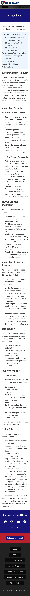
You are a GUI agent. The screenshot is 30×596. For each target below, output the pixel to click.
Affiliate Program (15, 566)
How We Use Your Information (15, 53)
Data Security (9, 61)
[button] (26, 2)
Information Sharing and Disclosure (13, 57)
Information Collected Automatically (15, 49)
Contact (15, 554)
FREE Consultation (22, 7)
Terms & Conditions (15, 571)
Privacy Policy (15, 583)
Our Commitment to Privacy (14, 37)
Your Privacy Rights (11, 64)
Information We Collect (12, 40)
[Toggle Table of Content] (25, 34)
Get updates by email (15, 538)
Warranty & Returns (15, 577)
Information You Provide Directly (15, 44)
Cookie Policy (9, 67)
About (15, 549)
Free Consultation (15, 560)
